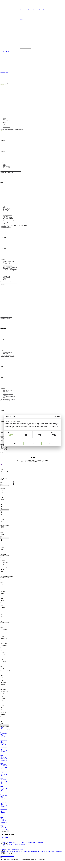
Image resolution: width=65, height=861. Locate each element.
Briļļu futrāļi (5, 216)
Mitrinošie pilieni (6, 222)
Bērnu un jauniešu (6, 120)
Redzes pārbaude (17, 842)
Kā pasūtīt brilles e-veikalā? (37, 842)
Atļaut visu (51, 443)
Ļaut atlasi (32, 443)
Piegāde (56, 851)
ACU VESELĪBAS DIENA (10, 851)
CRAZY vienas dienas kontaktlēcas (10, 269)
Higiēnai (4, 223)
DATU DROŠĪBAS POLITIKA (7, 856)
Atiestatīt (2, 485)
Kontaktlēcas (11, 842)
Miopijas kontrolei (6, 271)
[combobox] (25, 49)
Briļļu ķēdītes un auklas (7, 217)
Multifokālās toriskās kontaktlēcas (10, 267)
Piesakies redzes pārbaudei (31, 9)
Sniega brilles (5, 210)
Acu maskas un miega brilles (9, 220)
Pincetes (4, 279)
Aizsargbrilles (6, 209)
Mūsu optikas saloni (5, 846)
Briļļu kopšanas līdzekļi (7, 215)
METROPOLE (31, 851)
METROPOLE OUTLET (39, 851)
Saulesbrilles (3, 122)
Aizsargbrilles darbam (7, 352)
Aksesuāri (3, 212)
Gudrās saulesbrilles (7, 168)
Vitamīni (4, 219)
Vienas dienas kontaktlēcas (8, 261)
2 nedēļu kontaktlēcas (7, 262)
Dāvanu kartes (41, 9)
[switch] (25, 435)
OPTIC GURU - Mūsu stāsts (22, 851)
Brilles (2, 115)
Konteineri (5, 278)
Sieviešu (4, 119)
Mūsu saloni (22, 9)
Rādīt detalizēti (54, 439)
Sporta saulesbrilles (7, 167)
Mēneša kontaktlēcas (7, 263)
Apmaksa (60, 851)
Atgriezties (4, 837)
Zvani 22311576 (7, 849)
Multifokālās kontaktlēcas (8, 266)
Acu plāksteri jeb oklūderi (8, 218)
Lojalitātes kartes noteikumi (26, 842)
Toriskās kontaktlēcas (7, 265)
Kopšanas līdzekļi (6, 276)
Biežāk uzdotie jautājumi (18, 849)
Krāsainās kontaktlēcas (7, 268)
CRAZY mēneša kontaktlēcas (9, 270)
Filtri (2, 464)
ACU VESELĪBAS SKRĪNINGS (8, 844)
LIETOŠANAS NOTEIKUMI (7, 854)
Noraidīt (14, 443)
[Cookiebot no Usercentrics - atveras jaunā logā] (54, 416)
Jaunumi (2, 851)
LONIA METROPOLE (50, 851)
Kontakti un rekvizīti (13, 846)
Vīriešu (4, 118)
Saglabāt (7, 485)
